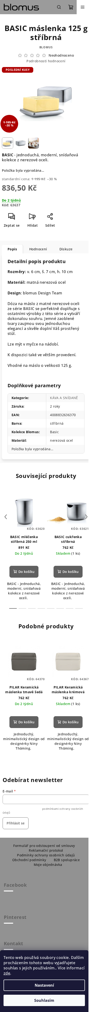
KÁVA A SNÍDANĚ (64, 398)
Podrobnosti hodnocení (45, 61)
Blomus (46, 47)
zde (7, 973)
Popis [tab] (12, 249)
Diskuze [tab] (66, 249)
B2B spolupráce (67, 860)
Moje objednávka (48, 864)
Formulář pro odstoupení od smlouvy (44, 845)
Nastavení (44, 985)
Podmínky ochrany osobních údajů (46, 855)
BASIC (28, 308)
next (86, 517)
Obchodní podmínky (29, 860)
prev (5, 517)
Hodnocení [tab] (38, 249)
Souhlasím (44, 1000)
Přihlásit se (16, 823)
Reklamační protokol (46, 850)
